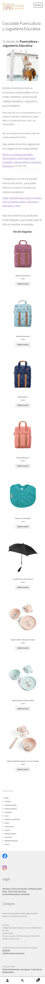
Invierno (7, 830)
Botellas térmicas (10, 833)
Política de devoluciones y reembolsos (16, 894)
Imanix (28, 197)
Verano (7, 823)
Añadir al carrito (22, 284)
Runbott (14, 201)
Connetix (36, 197)
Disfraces (8, 801)
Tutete (5, 197)
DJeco (22, 201)
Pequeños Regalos (11, 805)
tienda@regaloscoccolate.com (13, 953)
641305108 (6, 950)
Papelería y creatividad (12, 819)
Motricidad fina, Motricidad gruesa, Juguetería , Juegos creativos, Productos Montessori (21, 162)
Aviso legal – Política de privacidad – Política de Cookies (22, 889)
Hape (17, 205)
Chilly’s (5, 201)
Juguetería (8, 812)
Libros (7, 816)
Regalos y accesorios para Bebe (17, 154)
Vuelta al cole (9, 826)
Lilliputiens (32, 201)
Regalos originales (11, 809)
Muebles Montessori (11, 841)
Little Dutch (7, 205)
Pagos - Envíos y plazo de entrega (14, 891)
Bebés (7, 798)
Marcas (7, 844)
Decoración (8, 837)
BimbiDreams (16, 197)
